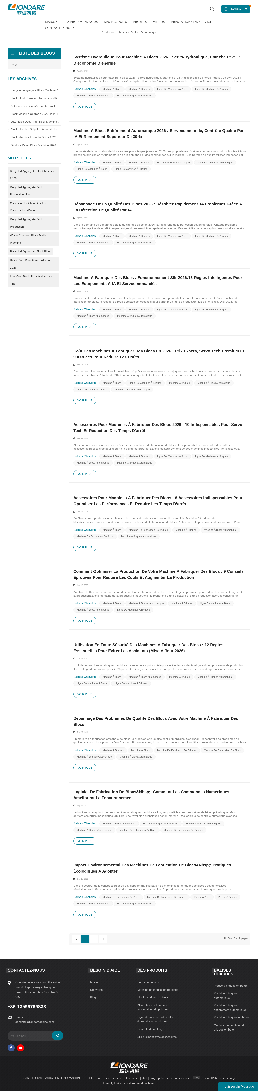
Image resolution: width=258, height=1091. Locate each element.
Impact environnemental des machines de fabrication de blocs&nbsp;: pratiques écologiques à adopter (152, 868)
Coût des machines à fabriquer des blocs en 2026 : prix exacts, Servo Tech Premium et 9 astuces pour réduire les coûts (158, 354)
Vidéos (159, 21)
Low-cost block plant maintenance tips (32, 280)
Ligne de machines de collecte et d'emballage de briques (158, 1019)
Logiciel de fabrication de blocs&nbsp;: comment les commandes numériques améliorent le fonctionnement (151, 795)
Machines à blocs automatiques (203, 823)
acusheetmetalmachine (139, 1083)
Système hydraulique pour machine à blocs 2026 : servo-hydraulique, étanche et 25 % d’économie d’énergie (157, 60)
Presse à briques (227, 897)
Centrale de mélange (150, 1029)
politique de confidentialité (174, 1078)
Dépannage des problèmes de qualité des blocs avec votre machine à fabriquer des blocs (155, 721)
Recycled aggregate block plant (30, 251)
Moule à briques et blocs (153, 997)
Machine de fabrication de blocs (95, 536)
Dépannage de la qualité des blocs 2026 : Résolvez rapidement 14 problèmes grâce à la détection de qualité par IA (157, 207)
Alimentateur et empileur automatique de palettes (153, 1007)
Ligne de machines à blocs (172, 89)
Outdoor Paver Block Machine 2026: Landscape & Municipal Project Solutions (36, 145)
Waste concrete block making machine (29, 239)
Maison (51, 21)
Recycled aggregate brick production (26, 223)
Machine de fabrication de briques (148, 530)
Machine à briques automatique (134, 95)
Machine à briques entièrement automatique (230, 1007)
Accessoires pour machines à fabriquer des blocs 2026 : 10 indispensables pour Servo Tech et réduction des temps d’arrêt (157, 427)
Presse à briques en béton (231, 985)
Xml (144, 1078)
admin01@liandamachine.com (34, 1021)
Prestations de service (191, 21)
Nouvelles (96, 989)
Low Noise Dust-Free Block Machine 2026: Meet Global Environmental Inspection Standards (36, 121)
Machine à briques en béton (232, 1017)
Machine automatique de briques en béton (230, 1027)
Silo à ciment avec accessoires (157, 1036)
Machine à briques (139, 89)
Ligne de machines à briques (211, 89)
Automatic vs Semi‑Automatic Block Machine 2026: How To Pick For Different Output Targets (36, 106)
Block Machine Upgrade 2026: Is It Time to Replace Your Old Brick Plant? (36, 113)
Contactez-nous (60, 27)
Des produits (115, 21)
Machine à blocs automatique (93, 95)
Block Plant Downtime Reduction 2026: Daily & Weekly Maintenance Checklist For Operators (36, 98)
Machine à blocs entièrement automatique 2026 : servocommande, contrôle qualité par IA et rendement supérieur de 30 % (158, 133)
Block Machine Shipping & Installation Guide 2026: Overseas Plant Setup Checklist (36, 129)
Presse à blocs (202, 897)
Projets (140, 21)
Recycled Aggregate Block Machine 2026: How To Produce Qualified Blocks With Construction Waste (36, 90)
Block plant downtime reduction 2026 (30, 264)
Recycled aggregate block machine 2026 (32, 174)
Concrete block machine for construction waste (28, 207)
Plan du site (131, 1078)
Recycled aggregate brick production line (26, 191)
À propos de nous (82, 21)
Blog (14, 64)
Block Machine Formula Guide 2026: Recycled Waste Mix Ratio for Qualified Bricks (36, 137)
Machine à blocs (112, 89)
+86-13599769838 (27, 1006)
